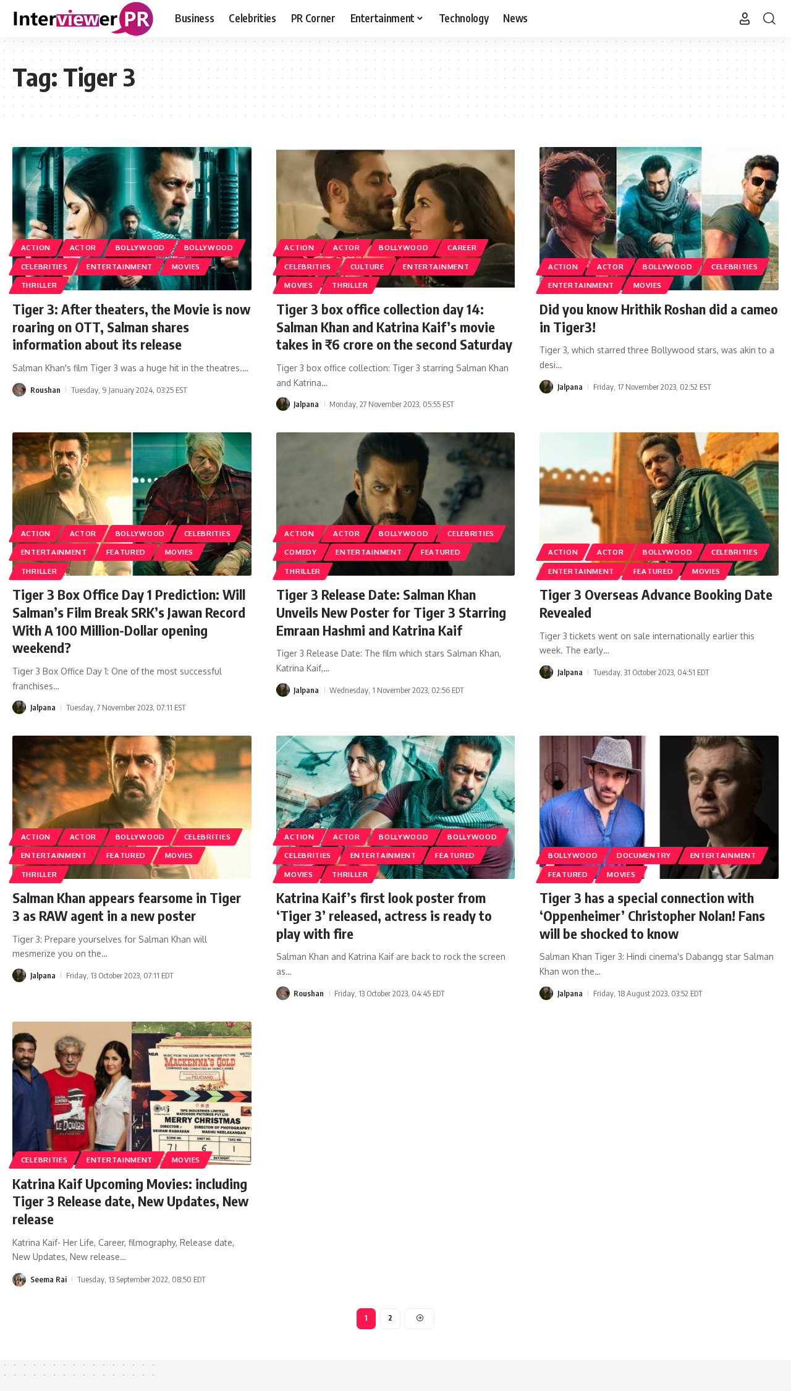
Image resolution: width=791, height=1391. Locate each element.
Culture (367, 266)
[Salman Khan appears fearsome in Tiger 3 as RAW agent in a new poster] (132, 807)
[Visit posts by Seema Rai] (19, 1279)
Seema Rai (48, 1279)
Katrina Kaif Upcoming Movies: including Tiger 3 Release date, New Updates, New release (130, 1201)
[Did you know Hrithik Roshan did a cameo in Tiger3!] (659, 218)
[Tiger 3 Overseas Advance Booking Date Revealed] (659, 504)
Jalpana (306, 404)
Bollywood (140, 247)
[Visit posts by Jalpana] (283, 404)
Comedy (300, 552)
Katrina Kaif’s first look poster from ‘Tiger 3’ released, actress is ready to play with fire (384, 915)
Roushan (45, 390)
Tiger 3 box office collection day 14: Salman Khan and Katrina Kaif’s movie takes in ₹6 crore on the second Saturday (394, 326)
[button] (744, 18)
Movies (186, 266)
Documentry (644, 855)
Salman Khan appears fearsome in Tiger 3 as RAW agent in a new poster (126, 906)
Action (36, 247)
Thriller (39, 285)
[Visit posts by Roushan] (19, 390)
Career (461, 247)
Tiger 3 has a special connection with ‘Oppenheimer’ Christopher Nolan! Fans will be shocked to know (652, 915)
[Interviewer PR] (83, 18)
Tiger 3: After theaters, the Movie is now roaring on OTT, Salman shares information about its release (131, 326)
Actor (83, 247)
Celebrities (44, 266)
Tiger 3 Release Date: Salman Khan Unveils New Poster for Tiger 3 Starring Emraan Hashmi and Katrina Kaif (391, 612)
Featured (126, 552)
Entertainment (120, 266)
